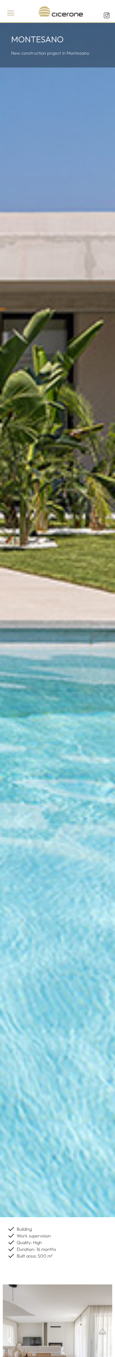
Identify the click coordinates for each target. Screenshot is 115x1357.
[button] (11, 13)
